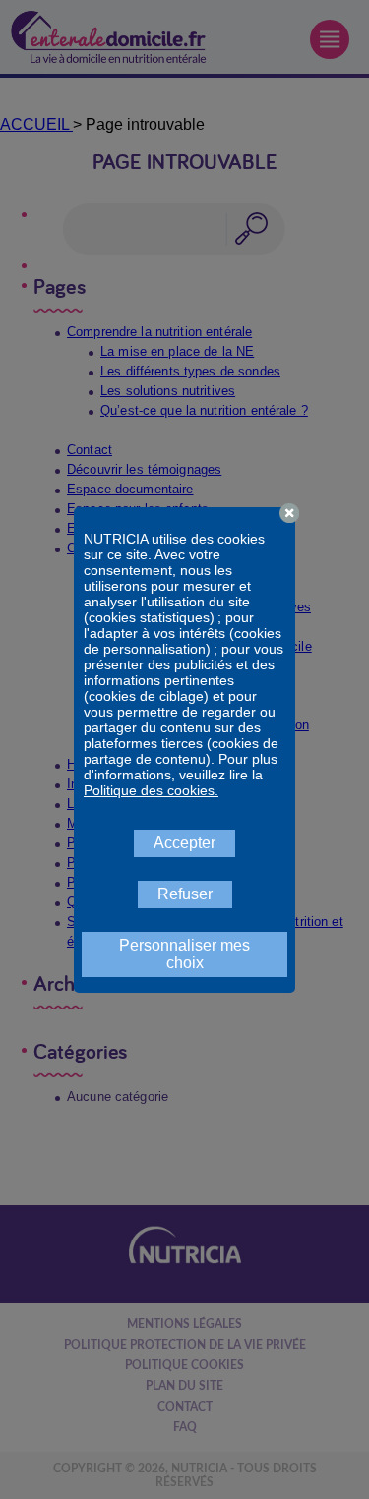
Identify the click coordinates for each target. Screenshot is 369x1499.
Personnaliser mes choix (184, 954)
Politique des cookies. (151, 790)
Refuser (185, 894)
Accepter (184, 843)
